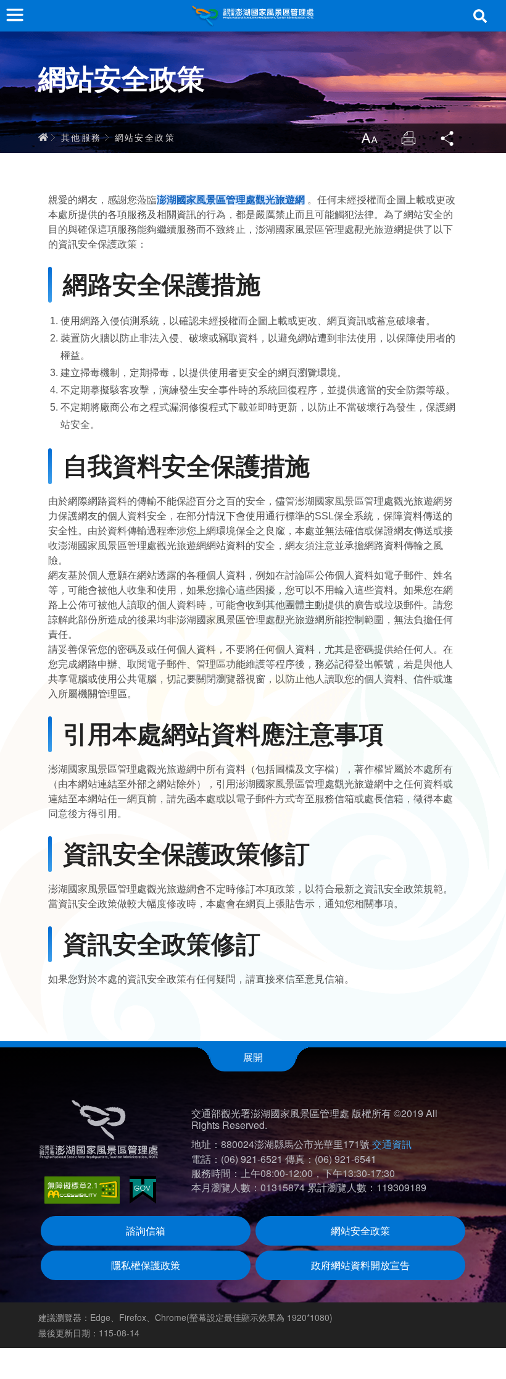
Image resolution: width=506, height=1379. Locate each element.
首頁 (43, 137)
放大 (369, 138)
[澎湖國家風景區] (253, 16)
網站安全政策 (145, 137)
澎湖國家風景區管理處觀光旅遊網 (231, 200)
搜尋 (480, 16)
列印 (408, 138)
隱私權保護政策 (145, 1265)
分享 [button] (448, 138)
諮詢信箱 (145, 1230)
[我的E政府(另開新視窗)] (143, 1190)
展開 (253, 1057)
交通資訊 (392, 1144)
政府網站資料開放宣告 (360, 1265)
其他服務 (81, 137)
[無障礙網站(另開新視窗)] (82, 1190)
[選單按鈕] (14, 14)
